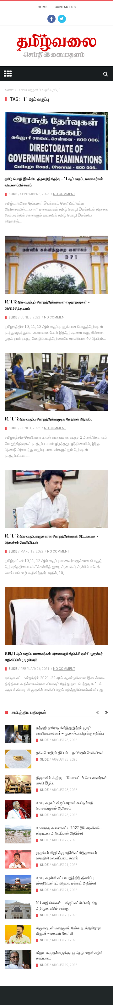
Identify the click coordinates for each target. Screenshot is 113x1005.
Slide (12, 194)
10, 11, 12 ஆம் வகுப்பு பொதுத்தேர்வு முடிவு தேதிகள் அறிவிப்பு (49, 418)
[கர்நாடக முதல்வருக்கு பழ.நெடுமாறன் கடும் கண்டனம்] (18, 959)
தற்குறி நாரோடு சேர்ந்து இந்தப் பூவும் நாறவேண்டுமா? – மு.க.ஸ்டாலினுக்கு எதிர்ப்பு (70, 730)
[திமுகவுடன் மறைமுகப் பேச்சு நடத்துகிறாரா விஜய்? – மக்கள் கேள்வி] (18, 934)
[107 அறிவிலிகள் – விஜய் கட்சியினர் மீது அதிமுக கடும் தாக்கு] (18, 909)
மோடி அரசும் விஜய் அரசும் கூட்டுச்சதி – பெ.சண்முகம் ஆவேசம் (66, 805)
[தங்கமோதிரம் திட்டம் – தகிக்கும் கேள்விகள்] (18, 759)
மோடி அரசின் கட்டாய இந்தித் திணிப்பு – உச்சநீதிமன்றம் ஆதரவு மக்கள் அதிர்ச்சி (66, 880)
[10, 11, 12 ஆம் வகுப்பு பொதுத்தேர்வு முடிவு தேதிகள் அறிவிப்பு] (56, 382)
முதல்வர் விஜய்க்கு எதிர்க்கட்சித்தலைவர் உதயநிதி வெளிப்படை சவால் (66, 855)
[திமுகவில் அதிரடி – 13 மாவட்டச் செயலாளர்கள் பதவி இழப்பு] (18, 784)
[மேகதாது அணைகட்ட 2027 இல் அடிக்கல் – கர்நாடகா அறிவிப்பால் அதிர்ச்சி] (18, 834)
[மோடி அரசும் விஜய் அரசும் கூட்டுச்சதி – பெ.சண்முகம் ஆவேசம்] (18, 809)
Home (42, 7)
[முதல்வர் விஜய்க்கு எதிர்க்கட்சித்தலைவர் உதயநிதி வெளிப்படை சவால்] (18, 859)
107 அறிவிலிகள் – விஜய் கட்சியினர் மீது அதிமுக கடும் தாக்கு (66, 905)
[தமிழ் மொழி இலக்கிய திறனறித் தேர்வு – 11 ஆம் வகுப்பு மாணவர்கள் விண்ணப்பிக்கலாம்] (56, 141)
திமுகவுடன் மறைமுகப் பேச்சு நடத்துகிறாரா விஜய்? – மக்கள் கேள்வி (68, 930)
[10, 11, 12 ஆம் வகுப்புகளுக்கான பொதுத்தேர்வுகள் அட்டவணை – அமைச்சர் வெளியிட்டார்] (56, 499)
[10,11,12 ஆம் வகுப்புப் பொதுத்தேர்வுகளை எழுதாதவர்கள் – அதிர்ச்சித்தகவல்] (56, 265)
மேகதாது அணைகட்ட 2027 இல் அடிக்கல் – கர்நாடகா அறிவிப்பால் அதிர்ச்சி (69, 830)
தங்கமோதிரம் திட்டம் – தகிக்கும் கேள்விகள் (70, 752)
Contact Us (65, 7)
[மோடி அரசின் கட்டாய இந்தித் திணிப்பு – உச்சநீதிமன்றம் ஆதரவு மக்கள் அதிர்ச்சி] (18, 884)
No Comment (64, 194)
